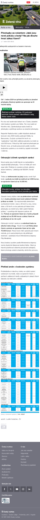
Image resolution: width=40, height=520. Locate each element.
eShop (4, 459)
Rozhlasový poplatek (28, 465)
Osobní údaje (13, 515)
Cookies (4, 515)
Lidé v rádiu (25, 456)
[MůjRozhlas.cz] (4, 51)
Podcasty (5, 475)
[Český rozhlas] (7, 2)
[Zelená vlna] (20, 15)
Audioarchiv (6, 472)
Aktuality (19, 27)
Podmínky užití (24, 515)
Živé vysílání (6, 469)
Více (28, 27)
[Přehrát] (3, 87)
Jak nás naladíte (26, 450)
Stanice (4, 456)
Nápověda (24, 453)
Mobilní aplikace (7, 478)
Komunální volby (8, 453)
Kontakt (23, 462)
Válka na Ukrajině (8, 450)
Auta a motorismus (9, 27)
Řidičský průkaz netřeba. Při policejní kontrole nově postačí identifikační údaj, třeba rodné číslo (18, 114)
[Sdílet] (1, 94)
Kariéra (23, 459)
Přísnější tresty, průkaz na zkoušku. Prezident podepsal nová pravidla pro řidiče (19, 190)
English (33, 515)
